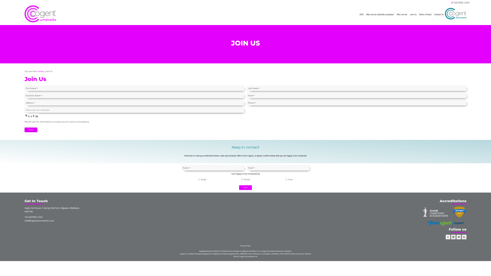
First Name (32, 88)
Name (186, 167)
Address (30, 102)
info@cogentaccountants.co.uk (39, 220)
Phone (252, 102)
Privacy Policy (245, 246)
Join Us (413, 14)
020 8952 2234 (461, 2)
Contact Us (439, 14)
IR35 (361, 14)
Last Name (254, 88)
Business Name (34, 95)
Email (251, 95)
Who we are (402, 14)
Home (41, 71)
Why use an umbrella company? (380, 14)
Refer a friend (425, 14)
